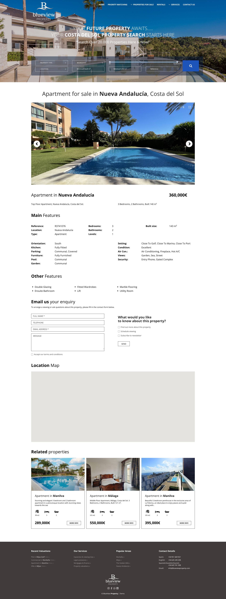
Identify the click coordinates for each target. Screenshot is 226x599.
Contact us (189, 4)
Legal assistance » (80, 560)
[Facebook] (112, 589)
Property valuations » (82, 566)
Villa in (38, 566)
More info (74, 523)
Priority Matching (117, 4)
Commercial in (43, 560)
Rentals (161, 4)
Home (102, 4)
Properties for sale (143, 4)
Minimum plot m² (120, 69)
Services (175, 4)
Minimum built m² (84, 69)
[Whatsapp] (115, 589)
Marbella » (120, 557)
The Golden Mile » (123, 563)
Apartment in (49, 496)
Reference (154, 69)
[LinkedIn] (118, 589)
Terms (122, 594)
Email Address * (41, 329)
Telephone (38, 322)
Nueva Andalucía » (123, 566)
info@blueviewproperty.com (179, 568)
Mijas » (119, 560)
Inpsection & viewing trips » (84, 557)
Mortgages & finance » (82, 563)
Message (37, 336)
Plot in (40, 557)
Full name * (39, 316)
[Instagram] (109, 589)
